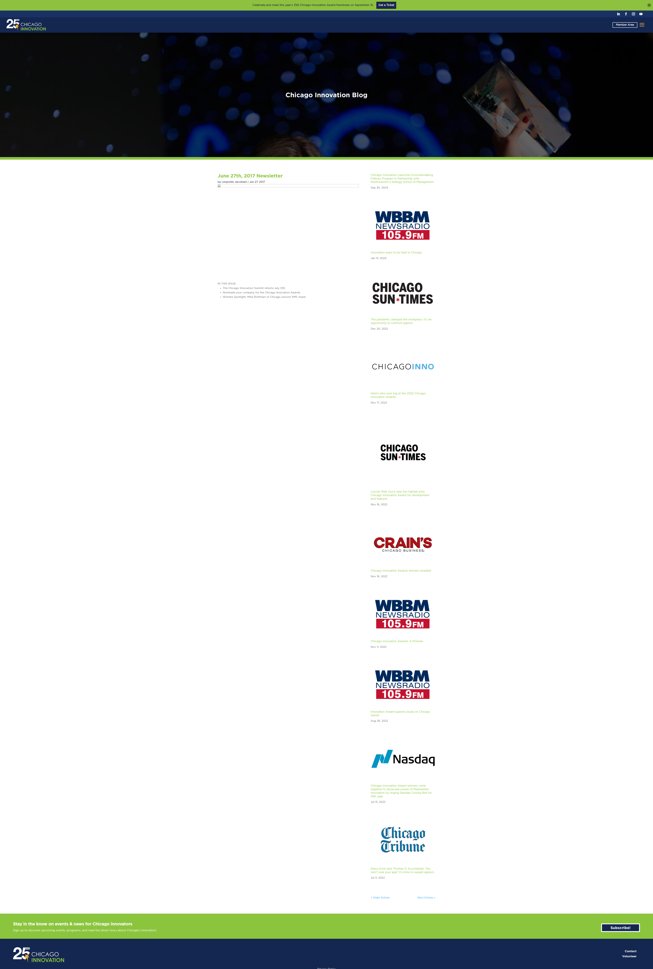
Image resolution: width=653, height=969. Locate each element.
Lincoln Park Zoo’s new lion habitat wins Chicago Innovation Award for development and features (400, 495)
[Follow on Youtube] (641, 14)
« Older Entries (380, 897)
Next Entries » (426, 897)
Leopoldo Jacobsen (234, 182)
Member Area (625, 24)
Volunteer (629, 956)
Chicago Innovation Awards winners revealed (401, 570)
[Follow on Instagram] (633, 14)
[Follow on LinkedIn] (618, 14)
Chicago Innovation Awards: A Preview (397, 641)
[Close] (649, 5)
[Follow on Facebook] (626, 14)
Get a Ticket (386, 5)
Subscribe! (620, 927)
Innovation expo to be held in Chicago (396, 252)
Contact (631, 951)
